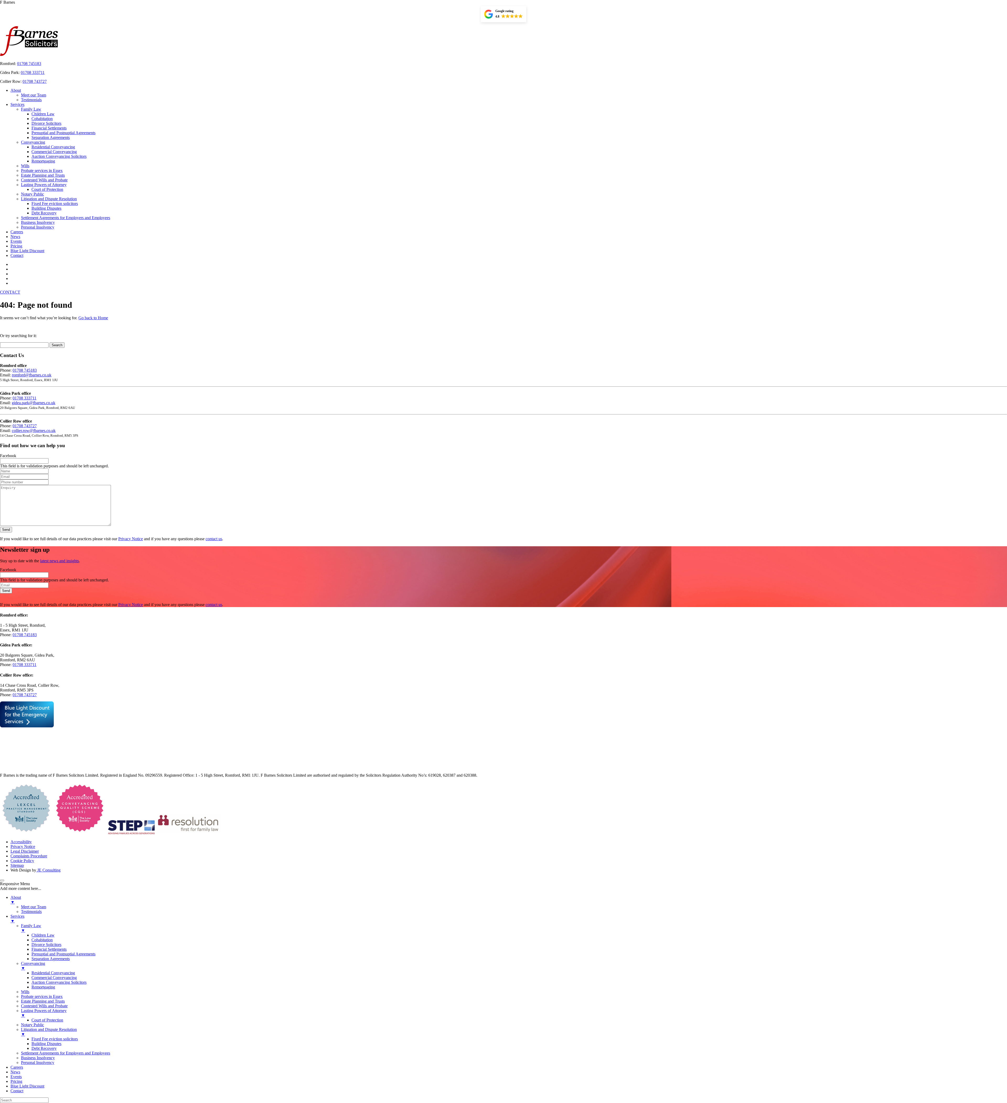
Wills (25, 166)
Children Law (43, 114)
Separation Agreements (50, 137)
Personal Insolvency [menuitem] (37, 1062)
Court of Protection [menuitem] (47, 1020)
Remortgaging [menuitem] (43, 987)
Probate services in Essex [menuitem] (42, 996)
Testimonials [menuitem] (31, 911)
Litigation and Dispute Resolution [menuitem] (49, 1031)
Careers (16, 232)
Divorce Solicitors (46, 123)
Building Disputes (46, 208)
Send (6, 530)
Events (16, 241)
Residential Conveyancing (53, 147)
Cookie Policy (22, 860)
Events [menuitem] (16, 1076)
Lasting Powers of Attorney (44, 184)
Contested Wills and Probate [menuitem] (44, 1006)
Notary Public (32, 194)
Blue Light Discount (27, 250)
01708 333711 (33, 72)
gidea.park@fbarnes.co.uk (33, 403)
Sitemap (17, 865)
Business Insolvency (38, 222)
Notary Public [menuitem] (32, 1025)
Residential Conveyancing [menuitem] (53, 973)
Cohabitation (42, 118)
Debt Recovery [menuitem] (44, 1048)
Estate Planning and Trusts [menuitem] (43, 1001)
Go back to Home (93, 318)
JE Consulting (48, 870)
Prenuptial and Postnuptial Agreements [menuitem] (63, 954)
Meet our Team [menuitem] (33, 907)
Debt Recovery (44, 213)
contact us (214, 539)
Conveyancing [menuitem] (33, 965)
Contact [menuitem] (16, 1091)
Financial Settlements (49, 128)
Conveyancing (33, 142)
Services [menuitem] (17, 918)
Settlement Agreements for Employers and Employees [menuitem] (65, 1053)
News (15, 236)
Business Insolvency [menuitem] (38, 1058)
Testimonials (31, 100)
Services (17, 104)
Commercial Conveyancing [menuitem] (54, 977)
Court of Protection (47, 189)
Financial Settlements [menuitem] (49, 949)
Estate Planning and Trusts (43, 175)
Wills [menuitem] (25, 992)
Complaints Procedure (28, 856)
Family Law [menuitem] (31, 928)
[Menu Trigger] (2, 880)
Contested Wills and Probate (44, 180)
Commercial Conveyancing (54, 151)
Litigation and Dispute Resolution (49, 199)
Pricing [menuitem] (16, 1081)
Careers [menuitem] (16, 1067)
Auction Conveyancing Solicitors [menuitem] (59, 982)
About (15, 90)
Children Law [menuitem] (43, 935)
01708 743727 (35, 81)
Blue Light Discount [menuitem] (27, 1086)
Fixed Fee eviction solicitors (54, 203)
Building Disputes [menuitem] (46, 1043)
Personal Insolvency (37, 227)
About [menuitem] (15, 899)
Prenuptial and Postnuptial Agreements (63, 133)
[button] (503, 14)
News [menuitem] (15, 1072)
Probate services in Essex (42, 170)
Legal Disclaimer (24, 851)
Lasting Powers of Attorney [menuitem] (44, 1013)
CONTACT (10, 292)
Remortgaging (43, 161)
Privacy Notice (130, 539)
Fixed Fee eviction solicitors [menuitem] (54, 1039)
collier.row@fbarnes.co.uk (34, 430)
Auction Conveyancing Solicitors (59, 156)
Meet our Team (33, 95)
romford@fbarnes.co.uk (31, 375)
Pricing (16, 246)
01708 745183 (29, 63)
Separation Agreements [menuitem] (50, 958)
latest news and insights (59, 561)
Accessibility (21, 842)
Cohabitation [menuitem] (42, 940)
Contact (16, 255)
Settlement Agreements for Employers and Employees (65, 217)
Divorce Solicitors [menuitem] (46, 944)
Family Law (31, 109)
